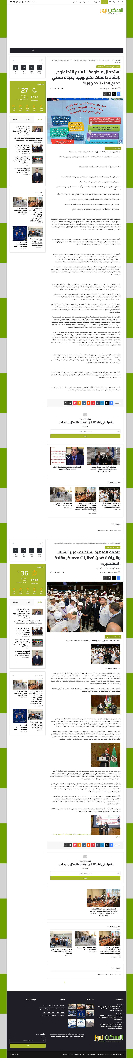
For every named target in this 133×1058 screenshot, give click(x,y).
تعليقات (16, 119)
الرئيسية (117, 60)
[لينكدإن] (102, 403)
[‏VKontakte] (84, 403)
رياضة (46, 1009)
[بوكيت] (75, 403)
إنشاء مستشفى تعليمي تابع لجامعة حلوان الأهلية (62, 504)
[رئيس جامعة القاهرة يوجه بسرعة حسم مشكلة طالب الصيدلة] (90, 1023)
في (53, 1012)
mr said (115, 88)
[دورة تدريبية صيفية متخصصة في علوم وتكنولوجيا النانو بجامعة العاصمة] (35, 231)
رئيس (52, 1009)
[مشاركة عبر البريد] (109, 94)
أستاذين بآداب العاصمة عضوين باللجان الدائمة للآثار (20, 244)
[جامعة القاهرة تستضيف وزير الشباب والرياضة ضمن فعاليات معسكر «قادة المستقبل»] (109, 494)
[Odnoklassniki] (79, 403)
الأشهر (39, 119)
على (41, 1009)
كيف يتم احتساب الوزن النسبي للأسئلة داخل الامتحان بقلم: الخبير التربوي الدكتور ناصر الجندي (21, 129)
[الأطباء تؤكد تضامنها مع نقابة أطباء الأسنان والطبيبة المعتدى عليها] (37, 175)
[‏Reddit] (88, 403)
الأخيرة (28, 119)
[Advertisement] (66, 33)
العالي (43, 1005)
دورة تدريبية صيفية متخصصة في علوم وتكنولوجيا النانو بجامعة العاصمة (36, 242)
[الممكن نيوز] (111, 11)
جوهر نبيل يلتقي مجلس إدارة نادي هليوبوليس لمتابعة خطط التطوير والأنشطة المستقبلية (22, 148)
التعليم (56, 1005)
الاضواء (62, 1005)
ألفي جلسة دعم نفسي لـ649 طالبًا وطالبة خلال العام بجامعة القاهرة (81, 2)
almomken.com (94, 1054)
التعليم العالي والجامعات (107, 60)
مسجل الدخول (109, 530)
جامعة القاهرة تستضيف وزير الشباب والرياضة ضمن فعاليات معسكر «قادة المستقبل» (110, 505)
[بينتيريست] (93, 403)
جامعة (57, 1009)
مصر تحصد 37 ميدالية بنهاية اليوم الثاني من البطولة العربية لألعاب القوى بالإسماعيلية (28, 139)
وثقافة (47, 1015)
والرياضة (54, 1015)
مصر (49, 1012)
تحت (63, 1009)
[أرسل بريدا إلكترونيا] (112, 88)
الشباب (50, 1005)
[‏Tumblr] (98, 403)
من (44, 1012)
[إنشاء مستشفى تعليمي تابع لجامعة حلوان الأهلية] (61, 494)
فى (58, 1012)
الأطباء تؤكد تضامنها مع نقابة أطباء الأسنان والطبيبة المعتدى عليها (22, 170)
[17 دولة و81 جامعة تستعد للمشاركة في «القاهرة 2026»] (72, 1023)
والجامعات (61, 1015)
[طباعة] (105, 94)
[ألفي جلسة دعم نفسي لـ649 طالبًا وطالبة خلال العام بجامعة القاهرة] (72, 1013)
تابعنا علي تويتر (31, 999)
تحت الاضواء (100, 67)
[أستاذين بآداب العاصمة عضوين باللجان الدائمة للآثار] (20, 233)
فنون (62, 1012)
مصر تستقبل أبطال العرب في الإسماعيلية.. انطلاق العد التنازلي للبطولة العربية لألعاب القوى (21, 160)
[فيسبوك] (118, 94)
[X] (114, 94)
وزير (42, 1015)
